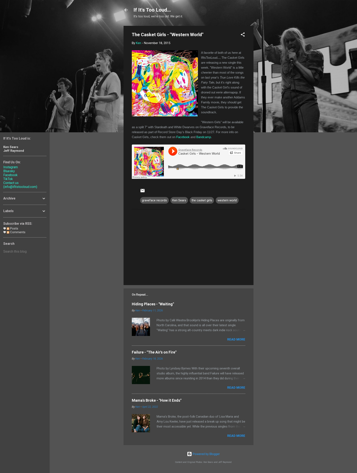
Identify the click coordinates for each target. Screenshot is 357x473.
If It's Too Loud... (152, 10)
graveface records (154, 200)
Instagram (10, 167)
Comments (17, 232)
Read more (236, 339)
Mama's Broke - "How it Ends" (156, 400)
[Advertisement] (270, 88)
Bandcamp (203, 137)
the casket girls (202, 200)
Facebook (183, 137)
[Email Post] (142, 192)
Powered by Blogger (206, 454)
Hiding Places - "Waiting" (153, 304)
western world (227, 200)
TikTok (8, 179)
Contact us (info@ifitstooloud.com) (20, 185)
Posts (13, 228)
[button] (242, 35)
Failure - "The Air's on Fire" (154, 352)
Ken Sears (179, 200)
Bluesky (9, 171)
